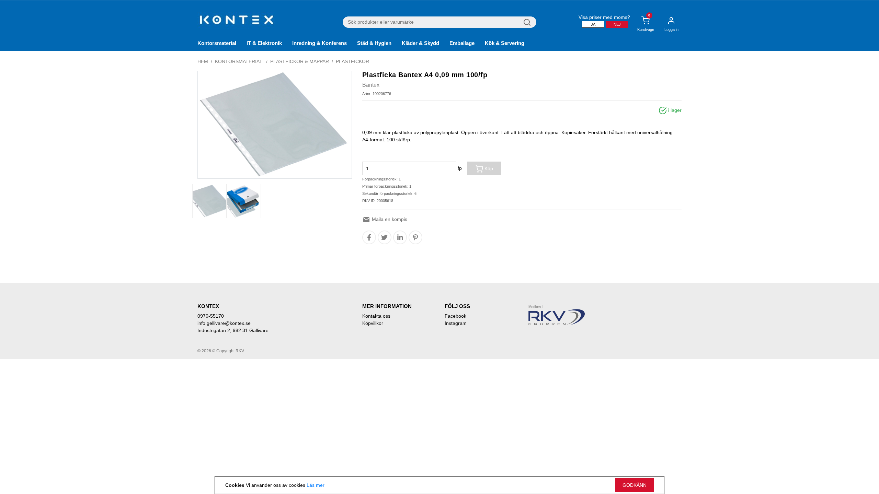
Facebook (455, 316)
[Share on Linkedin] (400, 237)
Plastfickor (352, 61)
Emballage (462, 43)
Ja (593, 24)
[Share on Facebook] (369, 237)
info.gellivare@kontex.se (224, 323)
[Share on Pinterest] (415, 237)
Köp (488, 168)
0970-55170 (210, 316)
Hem (202, 61)
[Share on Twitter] (384, 237)
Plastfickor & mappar (299, 61)
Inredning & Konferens (319, 43)
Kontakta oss (376, 316)
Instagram (456, 323)
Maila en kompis (388, 219)
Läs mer (315, 485)
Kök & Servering (504, 43)
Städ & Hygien (374, 43)
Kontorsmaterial (216, 43)
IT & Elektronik (264, 43)
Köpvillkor (372, 323)
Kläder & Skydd (420, 43)
